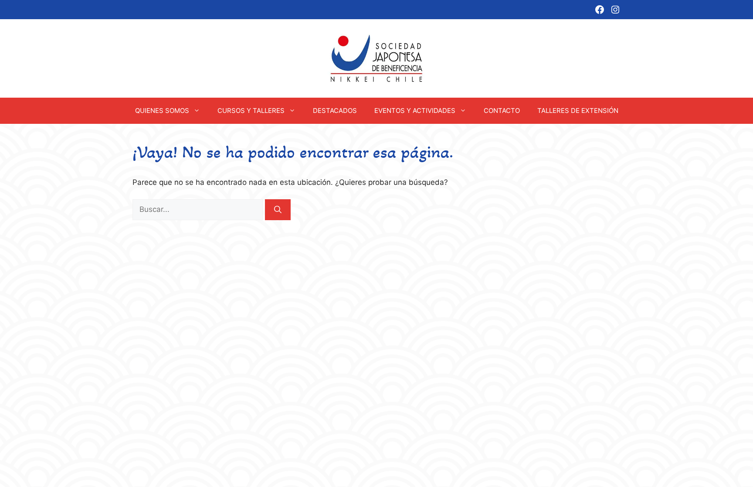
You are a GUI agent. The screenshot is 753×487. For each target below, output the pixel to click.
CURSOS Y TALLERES (251, 110)
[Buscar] (278, 209)
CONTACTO (502, 110)
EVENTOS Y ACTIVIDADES (414, 110)
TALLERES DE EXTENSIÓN (577, 110)
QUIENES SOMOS (162, 110)
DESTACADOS (335, 110)
